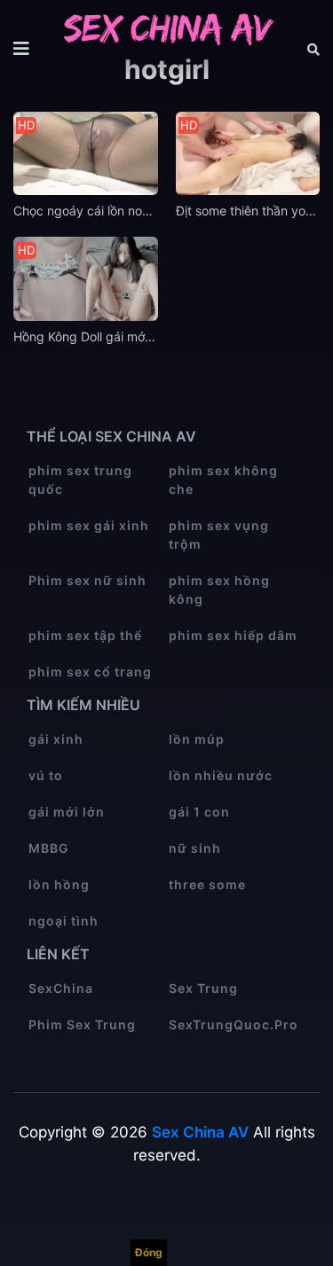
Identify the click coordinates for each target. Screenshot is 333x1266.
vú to (45, 775)
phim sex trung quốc (80, 479)
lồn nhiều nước (221, 775)
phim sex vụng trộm (219, 534)
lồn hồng (59, 884)
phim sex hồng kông (219, 589)
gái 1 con (199, 811)
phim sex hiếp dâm (233, 635)
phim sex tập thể (85, 635)
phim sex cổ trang (90, 671)
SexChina (60, 988)
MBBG (48, 848)
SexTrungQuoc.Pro (233, 1024)
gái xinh (55, 738)
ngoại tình (63, 920)
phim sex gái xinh (88, 525)
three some (207, 884)
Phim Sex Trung (82, 1024)
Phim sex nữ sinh (87, 580)
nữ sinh (195, 848)
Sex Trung (203, 988)
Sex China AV (200, 1132)
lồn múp (197, 738)
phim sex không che (223, 479)
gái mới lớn (66, 811)
